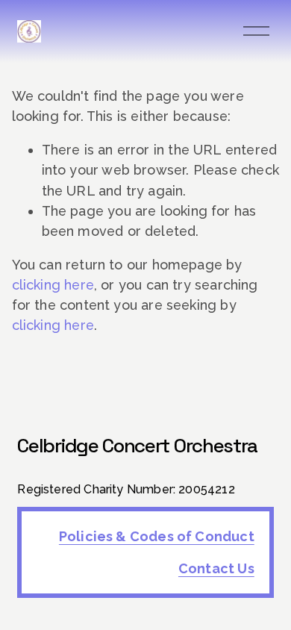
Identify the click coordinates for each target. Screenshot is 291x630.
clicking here (53, 285)
